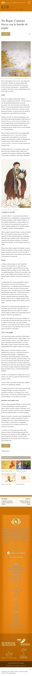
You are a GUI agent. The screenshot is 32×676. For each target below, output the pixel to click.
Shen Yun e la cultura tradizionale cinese (16, 628)
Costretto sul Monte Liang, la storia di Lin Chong (7, 502)
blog (16, 606)
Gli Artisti (16, 592)
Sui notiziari (16, 596)
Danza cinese (16, 614)
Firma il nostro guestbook (16, 557)
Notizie (16, 600)
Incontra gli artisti (16, 580)
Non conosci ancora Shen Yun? (16, 568)
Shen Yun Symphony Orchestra (16, 570)
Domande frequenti (16, 582)
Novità (16, 602)
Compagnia (16, 564)
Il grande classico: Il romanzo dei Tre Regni (25, 502)
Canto (16, 618)
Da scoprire (12, 7)
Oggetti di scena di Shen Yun (16, 624)
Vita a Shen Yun (16, 572)
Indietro (5, 7)
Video (16, 586)
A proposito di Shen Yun (16, 590)
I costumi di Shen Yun (16, 620)
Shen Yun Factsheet (16, 574)
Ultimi (16, 588)
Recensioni (16, 594)
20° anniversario (16, 566)
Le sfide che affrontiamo (16, 576)
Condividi (6, 34)
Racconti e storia (16, 626)
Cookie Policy (12, 673)
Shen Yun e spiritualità (16, 578)
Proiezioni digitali (16, 622)
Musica (16, 616)
